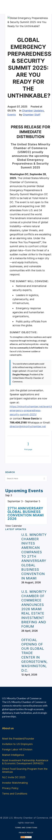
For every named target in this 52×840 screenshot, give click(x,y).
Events (11, 114)
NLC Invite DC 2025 (13, 777)
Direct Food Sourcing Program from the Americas (24, 770)
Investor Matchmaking (15, 782)
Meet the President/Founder (18, 738)
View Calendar (13, 525)
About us (8, 728)
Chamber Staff (31, 114)
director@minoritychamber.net (28, 426)
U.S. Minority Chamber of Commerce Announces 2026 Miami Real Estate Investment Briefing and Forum (34, 609)
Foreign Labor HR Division (17, 749)
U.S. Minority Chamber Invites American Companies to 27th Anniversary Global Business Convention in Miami (34, 556)
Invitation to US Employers (17, 744)
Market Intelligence (13, 754)
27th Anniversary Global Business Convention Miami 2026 (25, 513)
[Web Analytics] (26, 838)
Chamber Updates (33, 110)
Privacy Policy (10, 788)
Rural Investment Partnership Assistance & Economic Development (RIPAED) (25, 762)
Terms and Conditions (14, 793)
